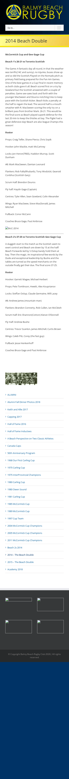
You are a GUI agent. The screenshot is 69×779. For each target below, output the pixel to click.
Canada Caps (14, 445)
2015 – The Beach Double (20, 562)
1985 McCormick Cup (18, 504)
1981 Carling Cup (16, 496)
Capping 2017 (14, 416)
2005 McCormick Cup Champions (24, 533)
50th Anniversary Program (21, 453)
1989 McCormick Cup (18, 511)
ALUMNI (11, 394)
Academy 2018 (15, 569)
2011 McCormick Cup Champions (24, 540)
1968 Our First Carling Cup (21, 460)
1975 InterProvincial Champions (24, 474)
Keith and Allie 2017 (17, 409)
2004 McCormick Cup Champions (24, 525)
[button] (50, 604)
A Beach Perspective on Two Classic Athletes (30, 438)
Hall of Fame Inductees (19, 431)
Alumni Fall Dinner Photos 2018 (23, 402)
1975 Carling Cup (16, 467)
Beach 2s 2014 (14, 547)
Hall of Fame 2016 (16, 424)
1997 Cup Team (15, 518)
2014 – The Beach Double (20, 554)
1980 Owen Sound (17, 489)
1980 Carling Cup (16, 482)
